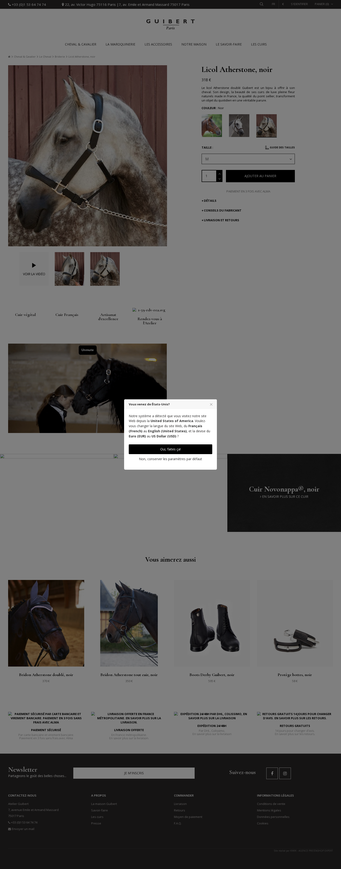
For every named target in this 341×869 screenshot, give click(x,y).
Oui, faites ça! (170, 449)
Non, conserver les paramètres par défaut (170, 459)
